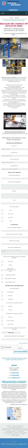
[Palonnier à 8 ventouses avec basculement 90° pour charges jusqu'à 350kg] (6, 63)
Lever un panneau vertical (17, 426)
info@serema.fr (15, 377)
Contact (23, 434)
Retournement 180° (11, 431)
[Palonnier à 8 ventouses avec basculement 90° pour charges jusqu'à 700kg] (10, 71)
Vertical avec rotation (6, 430)
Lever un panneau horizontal (15, 427)
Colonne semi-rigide (8, 432)
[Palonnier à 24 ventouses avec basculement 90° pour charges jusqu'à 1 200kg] (18, 71)
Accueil (11, 17)
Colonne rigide (20, 431)
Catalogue (16, 17)
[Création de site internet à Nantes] (14, 440)
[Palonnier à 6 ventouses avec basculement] (15, 113)
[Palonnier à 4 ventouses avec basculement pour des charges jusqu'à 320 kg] (14, 63)
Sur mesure (8, 434)
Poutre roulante (23, 432)
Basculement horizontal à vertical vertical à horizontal (14, 19)
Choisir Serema (16, 434)
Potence (16, 432)
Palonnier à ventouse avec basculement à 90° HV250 (15, 34)
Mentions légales (15, 435)
